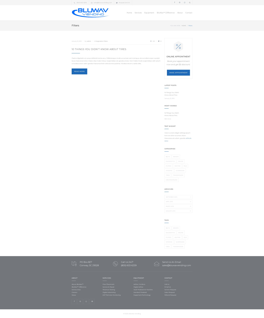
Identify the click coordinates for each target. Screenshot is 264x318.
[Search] (189, 2)
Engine (180, 161)
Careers (74, 292)
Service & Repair (108, 287)
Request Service (124, 2)
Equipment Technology (142, 295)
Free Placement (108, 284)
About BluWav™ (77, 284)
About (180, 13)
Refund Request (170, 295)
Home (129, 13)
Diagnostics (99, 41)
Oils (185, 166)
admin (89, 41)
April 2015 (178, 201)
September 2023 (178, 197)
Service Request (170, 290)
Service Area (76, 290)
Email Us (167, 287)
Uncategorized (171, 180)
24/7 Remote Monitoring (112, 295)
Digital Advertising (109, 292)
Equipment (149, 13)
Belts (168, 156)
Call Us (166, 284)
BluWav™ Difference (166, 13)
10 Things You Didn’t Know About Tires (99, 49)
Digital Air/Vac (138, 287)
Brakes (176, 156)
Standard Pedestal (140, 292)
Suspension (180, 170)
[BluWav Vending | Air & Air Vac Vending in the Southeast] (91, 13)
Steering (169, 170)
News (74, 295)
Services (138, 13)
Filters (106, 41)
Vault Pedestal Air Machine (143, 290)
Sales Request (169, 292)
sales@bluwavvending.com (103, 2)
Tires (168, 175)
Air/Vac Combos (139, 284)
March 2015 (178, 206)
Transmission (178, 175)
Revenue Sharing (109, 290)
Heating (177, 166)
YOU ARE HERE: (175, 25)
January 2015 (178, 211)
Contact (188, 13)
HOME (184, 25)
